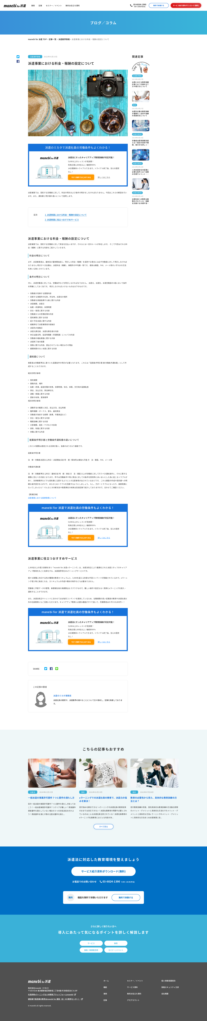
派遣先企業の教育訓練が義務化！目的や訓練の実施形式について (140, 113)
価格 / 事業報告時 (91, 950)
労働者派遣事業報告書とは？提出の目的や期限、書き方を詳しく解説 (140, 143)
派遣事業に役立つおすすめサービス (63, 219)
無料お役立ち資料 (73, 5)
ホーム (106, 980)
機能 (105, 987)
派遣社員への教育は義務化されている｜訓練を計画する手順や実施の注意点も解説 (140, 201)
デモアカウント (133, 1000)
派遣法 (32, 792)
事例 (33, 5)
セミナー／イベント (54, 5)
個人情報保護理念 (168, 980)
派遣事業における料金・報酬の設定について (67, 214)
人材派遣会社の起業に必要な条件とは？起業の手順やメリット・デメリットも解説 (140, 172)
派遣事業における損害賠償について (42, 497)
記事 (40, 5)
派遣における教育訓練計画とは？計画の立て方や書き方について (140, 84)
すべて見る (103, 826)
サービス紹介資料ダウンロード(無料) (186, 5)
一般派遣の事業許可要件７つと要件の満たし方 (51, 797)
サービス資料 (132, 987)
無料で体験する (158, 5)
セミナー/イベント (115, 950)
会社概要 (165, 993)
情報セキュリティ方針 (170, 987)
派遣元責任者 (137, 134)
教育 (134, 105)
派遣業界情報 (35, 57)
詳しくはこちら (104, 177)
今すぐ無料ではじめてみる (81, 177)
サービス (91, 943)
